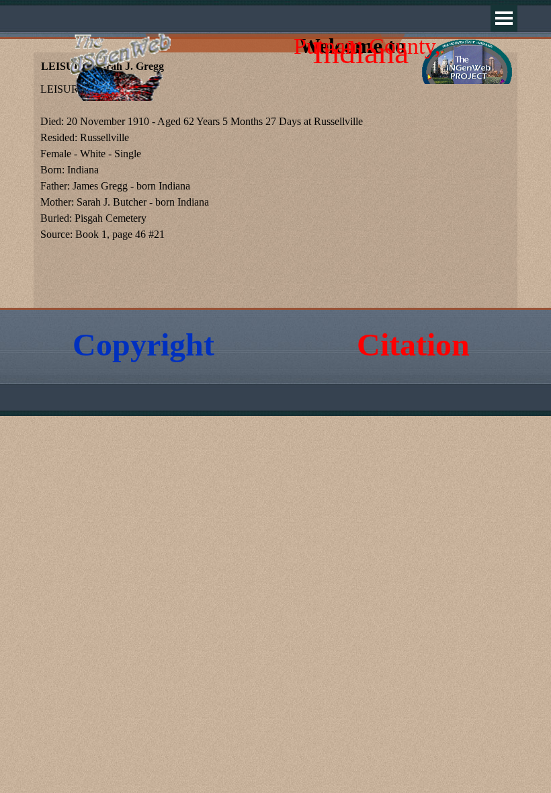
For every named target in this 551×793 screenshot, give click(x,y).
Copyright (143, 344)
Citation (413, 344)
